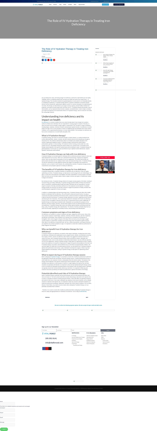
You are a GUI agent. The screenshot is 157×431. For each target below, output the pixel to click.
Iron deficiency (45, 122)
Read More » (105, 67)
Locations (70, 4)
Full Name (2, 407)
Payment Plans (82, 4)
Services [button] (55, 4)
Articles (64, 4)
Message (2, 422)
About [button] (75, 4)
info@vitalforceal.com (54, 343)
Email (1, 417)
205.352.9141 (51, 338)
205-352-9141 (83, 291)
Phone (1, 412)
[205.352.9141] (43, 338)
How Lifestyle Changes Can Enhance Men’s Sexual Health (108, 55)
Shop (60, 4)
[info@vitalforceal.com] (43, 343)
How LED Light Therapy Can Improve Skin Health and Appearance (108, 71)
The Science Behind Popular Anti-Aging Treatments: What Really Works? (109, 80)
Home (50, 4)
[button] (43, 60)
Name (1, 401)
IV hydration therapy (55, 256)
